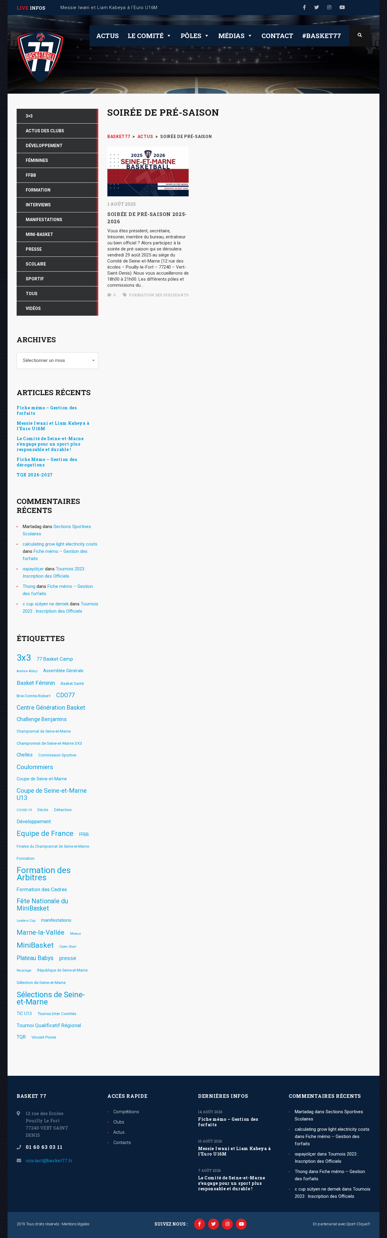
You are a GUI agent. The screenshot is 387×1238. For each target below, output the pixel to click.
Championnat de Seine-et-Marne (44, 731)
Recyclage (24, 970)
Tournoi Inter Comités (56, 1013)
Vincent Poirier (43, 1037)
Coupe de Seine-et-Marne (42, 778)
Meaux (75, 933)
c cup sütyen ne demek (46, 604)
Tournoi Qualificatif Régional (49, 1025)
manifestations (56, 920)
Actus (107, 35)
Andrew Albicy (27, 671)
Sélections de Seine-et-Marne (51, 998)
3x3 (24, 657)
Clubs (118, 1122)
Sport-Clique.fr (358, 1224)
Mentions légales (75, 1224)
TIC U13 (24, 1013)
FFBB (84, 834)
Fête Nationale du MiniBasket (42, 905)
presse (67, 958)
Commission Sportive (57, 755)
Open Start (67, 946)
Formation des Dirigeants (158, 294)
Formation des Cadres (42, 889)
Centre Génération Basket (51, 707)
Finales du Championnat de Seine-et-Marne (53, 846)
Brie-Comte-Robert (33, 695)
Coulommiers (35, 767)
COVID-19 (24, 810)
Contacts (122, 1142)
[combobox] (57, 360)
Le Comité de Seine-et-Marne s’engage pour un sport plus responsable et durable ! (50, 444)
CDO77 (65, 695)
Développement (34, 821)
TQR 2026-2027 (35, 475)
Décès (42, 810)
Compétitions (126, 1111)
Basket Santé (72, 683)
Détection (63, 809)
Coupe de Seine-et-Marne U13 (52, 794)
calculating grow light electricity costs (60, 544)
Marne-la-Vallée (40, 932)
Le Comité (146, 35)
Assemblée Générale (63, 670)
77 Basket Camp (55, 659)
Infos (37, 8)
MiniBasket (35, 945)
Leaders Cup (26, 921)
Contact (277, 35)
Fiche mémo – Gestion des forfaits (47, 410)
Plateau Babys (35, 958)
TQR (21, 1037)
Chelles (25, 755)
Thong (29, 586)
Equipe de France (45, 833)
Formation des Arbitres (44, 874)
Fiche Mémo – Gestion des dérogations (47, 462)
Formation (25, 858)
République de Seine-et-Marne (62, 970)
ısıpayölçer (33, 569)
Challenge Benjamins (42, 719)
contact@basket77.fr (49, 1160)
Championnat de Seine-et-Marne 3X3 (49, 743)
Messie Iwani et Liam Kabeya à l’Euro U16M (53, 426)
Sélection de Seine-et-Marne (41, 982)
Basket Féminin (36, 682)
